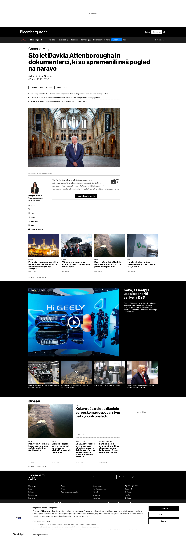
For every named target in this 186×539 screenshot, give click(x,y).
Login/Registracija (86, 196)
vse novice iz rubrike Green (37, 466)
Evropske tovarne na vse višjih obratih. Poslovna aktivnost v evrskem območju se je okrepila (43, 265)
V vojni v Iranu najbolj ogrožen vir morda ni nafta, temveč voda (75, 386)
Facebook (128, 489)
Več (124, 40)
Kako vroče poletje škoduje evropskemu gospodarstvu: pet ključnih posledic (107, 264)
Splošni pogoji (97, 486)
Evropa (30, 260)
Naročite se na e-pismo (128, 477)
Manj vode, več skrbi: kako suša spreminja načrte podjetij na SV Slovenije (38, 447)
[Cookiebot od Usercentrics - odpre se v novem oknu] (18, 534)
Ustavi (51, 87)
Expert (115, 40)
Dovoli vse (164, 508)
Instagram (128, 492)
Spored (63, 489)
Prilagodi (162, 515)
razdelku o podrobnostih (106, 530)
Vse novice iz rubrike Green (37, 277)
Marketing (96, 498)
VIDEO (23, 40)
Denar (63, 260)
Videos (63, 486)
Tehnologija (86, 40)
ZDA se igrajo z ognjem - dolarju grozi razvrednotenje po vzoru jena (75, 264)
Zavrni (163, 521)
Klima (96, 260)
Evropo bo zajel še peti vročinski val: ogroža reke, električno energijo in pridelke (61, 448)
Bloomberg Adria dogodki (69, 492)
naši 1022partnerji (44, 511)
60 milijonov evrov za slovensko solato (107, 385)
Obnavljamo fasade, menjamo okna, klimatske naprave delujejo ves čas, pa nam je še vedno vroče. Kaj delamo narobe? (85, 450)
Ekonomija (34, 40)
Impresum (96, 495)
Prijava (147, 32)
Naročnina (157, 32)
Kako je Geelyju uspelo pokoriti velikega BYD (136, 293)
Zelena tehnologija (105, 441)
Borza (129, 260)
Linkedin (128, 498)
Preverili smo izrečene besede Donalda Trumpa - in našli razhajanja (140, 386)
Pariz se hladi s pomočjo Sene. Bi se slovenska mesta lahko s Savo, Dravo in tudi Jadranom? (109, 448)
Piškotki (95, 492)
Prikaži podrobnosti (40, 535)
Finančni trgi (63, 40)
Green (34, 401)
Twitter (127, 495)
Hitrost (59, 87)
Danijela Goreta (43, 76)
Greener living (80, 441)
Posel (43, 40)
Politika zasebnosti (99, 489)
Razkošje (74, 40)
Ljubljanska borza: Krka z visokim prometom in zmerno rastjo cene (141, 264)
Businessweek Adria (101, 40)
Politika (52, 40)
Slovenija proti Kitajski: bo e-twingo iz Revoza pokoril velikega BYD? (43, 386)
